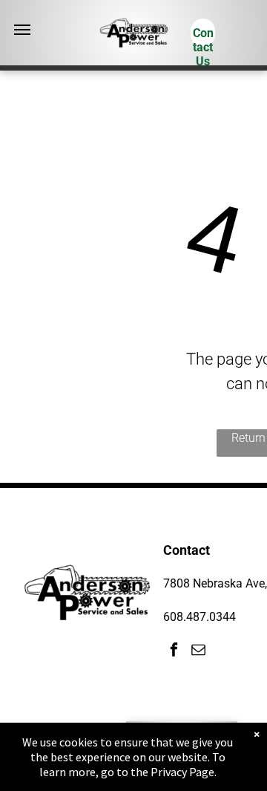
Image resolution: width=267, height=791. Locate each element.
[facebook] (174, 651)
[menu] (22, 30)
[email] (198, 651)
